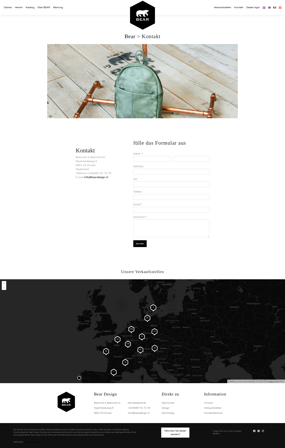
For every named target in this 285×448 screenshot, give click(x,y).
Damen (8, 7)
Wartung (58, 7)
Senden (140, 243)
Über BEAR (43, 7)
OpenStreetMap (246, 381)
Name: (138, 153)
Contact (208, 402)
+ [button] (4, 283)
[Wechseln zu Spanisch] (280, 7)
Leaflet (231, 381)
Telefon (137, 191)
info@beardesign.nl (96, 177)
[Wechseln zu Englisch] (269, 7)
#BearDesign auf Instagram (142, 358)
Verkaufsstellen (222, 7)
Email (137, 204)
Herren (19, 7)
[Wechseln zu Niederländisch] (264, 7)
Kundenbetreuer (213, 412)
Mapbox (280, 381)
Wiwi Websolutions (32, 442)
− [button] (4, 287)
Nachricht (139, 217)
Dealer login (253, 7)
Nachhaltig (168, 412)
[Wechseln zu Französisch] (274, 7)
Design (166, 407)
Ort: (135, 179)
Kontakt (238, 7)
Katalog (30, 7)
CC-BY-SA (261, 381)
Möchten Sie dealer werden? (175, 432)
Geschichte (168, 402)
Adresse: (138, 166)
